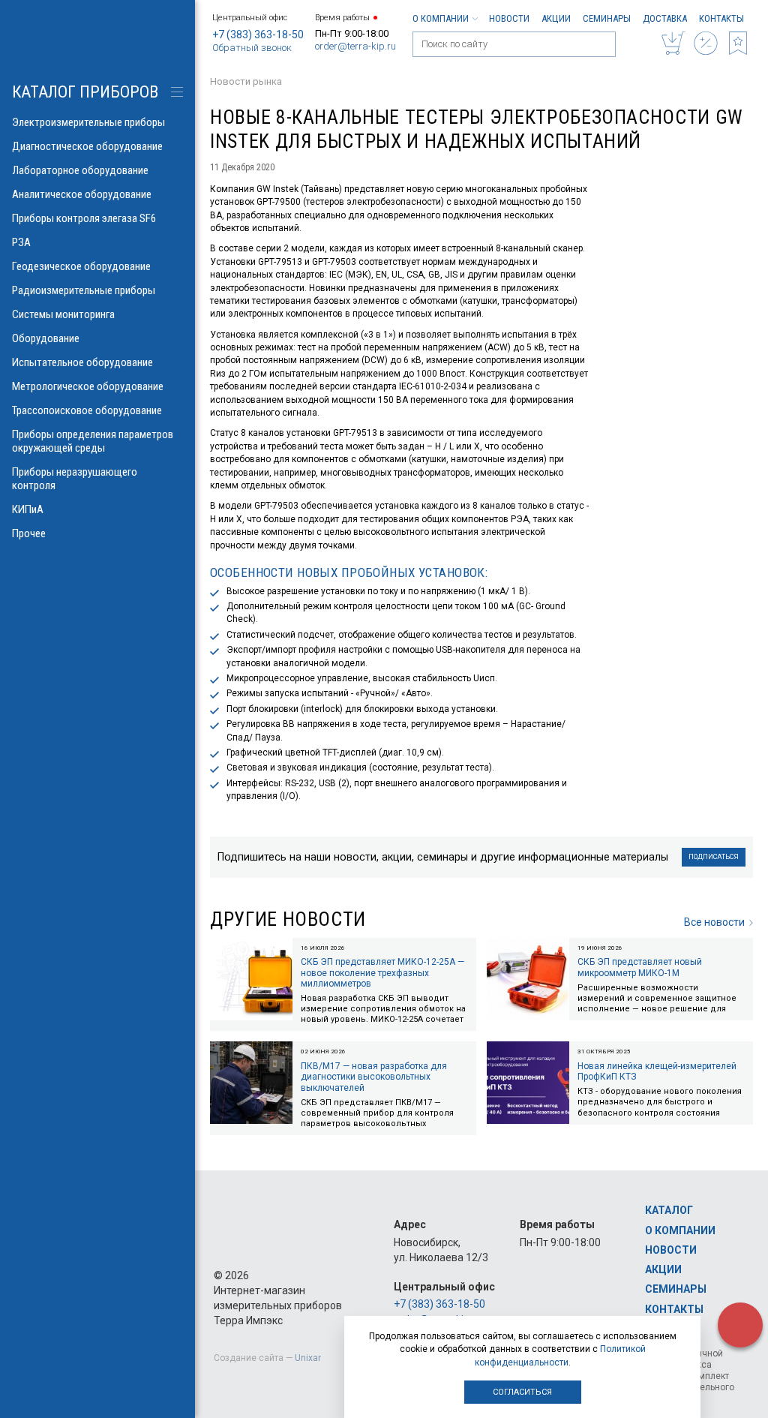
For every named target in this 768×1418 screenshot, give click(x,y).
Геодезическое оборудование (81, 266)
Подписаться (713, 857)
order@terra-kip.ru (355, 46)
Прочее (29, 533)
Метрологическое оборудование (88, 386)
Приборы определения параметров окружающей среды (92, 441)
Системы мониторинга (63, 314)
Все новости (714, 922)
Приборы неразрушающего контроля (74, 478)
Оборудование (46, 338)
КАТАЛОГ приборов (85, 92)
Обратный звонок (252, 47)
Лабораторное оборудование (80, 170)
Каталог (669, 1210)
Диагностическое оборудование (87, 146)
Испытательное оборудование (82, 362)
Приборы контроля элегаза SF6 (84, 218)
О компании (440, 18)
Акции (556, 18)
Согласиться (522, 1392)
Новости (509, 18)
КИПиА (28, 509)
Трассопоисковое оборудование (87, 410)
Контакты (721, 18)
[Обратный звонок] (740, 1324)
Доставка (665, 18)
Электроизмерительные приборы (88, 122)
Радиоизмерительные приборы (83, 290)
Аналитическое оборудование (82, 194)
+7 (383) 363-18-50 (258, 35)
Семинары (607, 18)
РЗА (21, 242)
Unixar (308, 1358)
